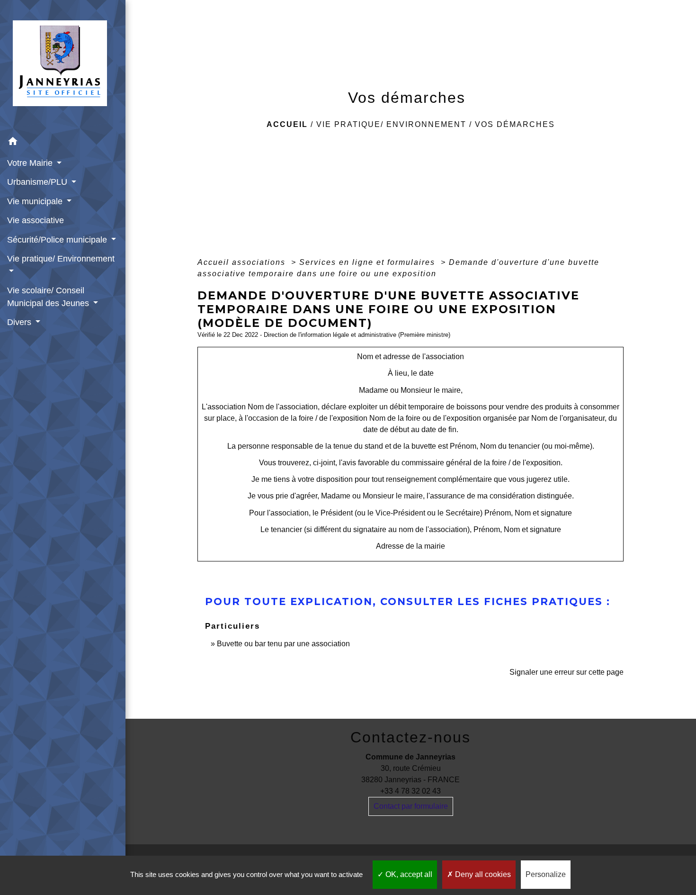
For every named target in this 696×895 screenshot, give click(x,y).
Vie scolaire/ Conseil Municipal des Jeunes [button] (49, 296)
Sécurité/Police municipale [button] (58, 239)
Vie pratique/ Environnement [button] (61, 258)
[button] (62, 143)
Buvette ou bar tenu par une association (283, 644)
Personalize (546, 874)
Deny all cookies (482, 874)
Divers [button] (20, 322)
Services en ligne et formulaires (368, 262)
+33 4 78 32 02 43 (410, 791)
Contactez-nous (410, 737)
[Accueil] (63, 66)
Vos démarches (515, 124)
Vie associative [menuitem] (35, 220)
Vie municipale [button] (36, 201)
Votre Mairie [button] (31, 163)
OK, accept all (408, 874)
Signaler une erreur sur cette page (566, 672)
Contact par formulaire (411, 806)
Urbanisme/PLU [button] (38, 182)
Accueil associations (242, 262)
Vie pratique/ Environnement (391, 124)
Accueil (287, 124)
